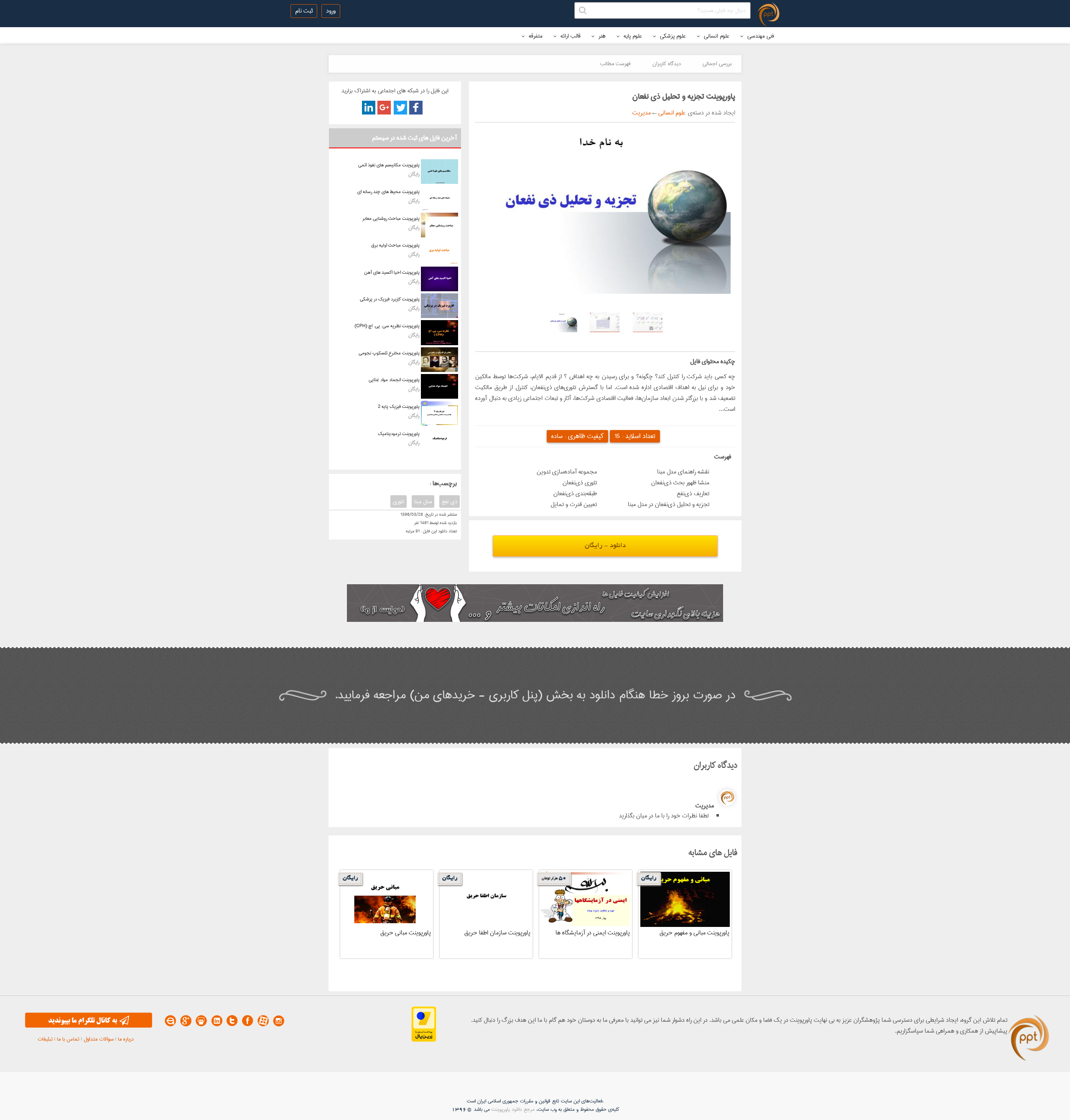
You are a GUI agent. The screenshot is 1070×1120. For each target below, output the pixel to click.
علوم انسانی (715, 36)
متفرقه (535, 36)
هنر (601, 36)
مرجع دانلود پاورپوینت (513, 1109)
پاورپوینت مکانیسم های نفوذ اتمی (389, 164)
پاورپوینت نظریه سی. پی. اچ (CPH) (387, 325)
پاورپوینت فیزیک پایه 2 (399, 406)
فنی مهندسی (760, 36)
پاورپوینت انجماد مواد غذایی (394, 379)
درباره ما (126, 1039)
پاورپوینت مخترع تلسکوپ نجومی (389, 353)
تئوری (398, 501)
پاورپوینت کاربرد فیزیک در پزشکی (390, 299)
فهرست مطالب (615, 64)
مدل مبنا (423, 501)
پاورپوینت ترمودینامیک (399, 433)
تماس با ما (68, 1039)
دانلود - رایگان (605, 546)
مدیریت (641, 112)
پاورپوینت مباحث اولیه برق (395, 245)
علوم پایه (632, 36)
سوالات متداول (99, 1039)
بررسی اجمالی (717, 64)
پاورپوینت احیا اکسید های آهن (392, 272)
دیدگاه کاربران (666, 64)
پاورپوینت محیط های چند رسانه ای (388, 191)
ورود (331, 10)
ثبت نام (304, 10)
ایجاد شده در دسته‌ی (710, 112)
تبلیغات (45, 1039)
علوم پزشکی (672, 36)
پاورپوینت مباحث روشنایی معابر (391, 218)
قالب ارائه (570, 36)
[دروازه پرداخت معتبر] (423, 1040)
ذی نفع (449, 501)
